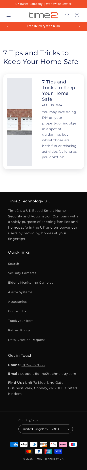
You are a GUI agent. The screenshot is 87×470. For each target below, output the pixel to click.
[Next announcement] (79, 26)
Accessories (17, 302)
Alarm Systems (20, 292)
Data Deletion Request (26, 340)
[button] (8, 15)
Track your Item (21, 321)
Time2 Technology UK (49, 458)
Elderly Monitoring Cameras (30, 282)
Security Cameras (22, 273)
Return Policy (19, 330)
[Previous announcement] (7, 26)
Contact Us (17, 311)
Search (13, 264)
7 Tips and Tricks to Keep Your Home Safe (58, 90)
